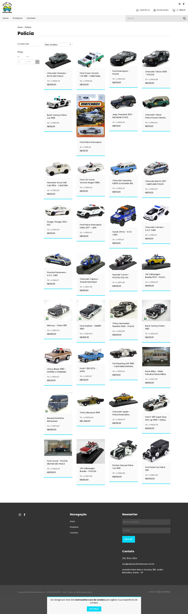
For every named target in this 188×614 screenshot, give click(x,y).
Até (27, 57)
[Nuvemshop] (159, 592)
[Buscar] (184, 18)
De (19, 57)
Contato (31, 18)
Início (6, 18)
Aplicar (37, 62)
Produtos (17, 18)
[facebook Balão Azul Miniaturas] (183, 4)
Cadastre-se (144, 10)
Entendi (94, 609)
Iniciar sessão (163, 10)
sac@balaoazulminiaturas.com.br (138, 564)
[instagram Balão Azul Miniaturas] (180, 4)
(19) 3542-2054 (129, 558)
